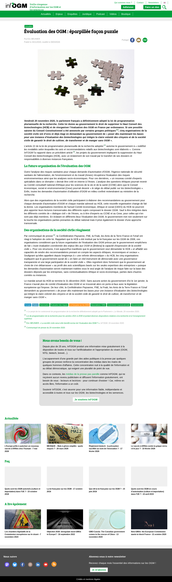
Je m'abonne (99, 570)
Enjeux (59, 14)
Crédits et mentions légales (88, 579)
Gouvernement (137, 305)
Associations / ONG (98, 305)
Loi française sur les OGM (79, 305)
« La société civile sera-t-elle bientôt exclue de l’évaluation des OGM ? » (70, 323)
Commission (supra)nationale (118, 305)
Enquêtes (72, 14)
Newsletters (153, 3)
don (152, 7)
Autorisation (44, 305)
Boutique (125, 14)
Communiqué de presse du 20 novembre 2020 (45, 328)
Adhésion (128, 7)
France (35, 305)
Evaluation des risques (59, 305)
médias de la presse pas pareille (82, 374)
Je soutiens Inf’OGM (86, 399)
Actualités (46, 14)
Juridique (86, 14)
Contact (140, 3)
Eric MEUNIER (32, 323)
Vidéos (113, 14)
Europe (28, 305)
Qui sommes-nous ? (123, 3)
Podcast (100, 14)
